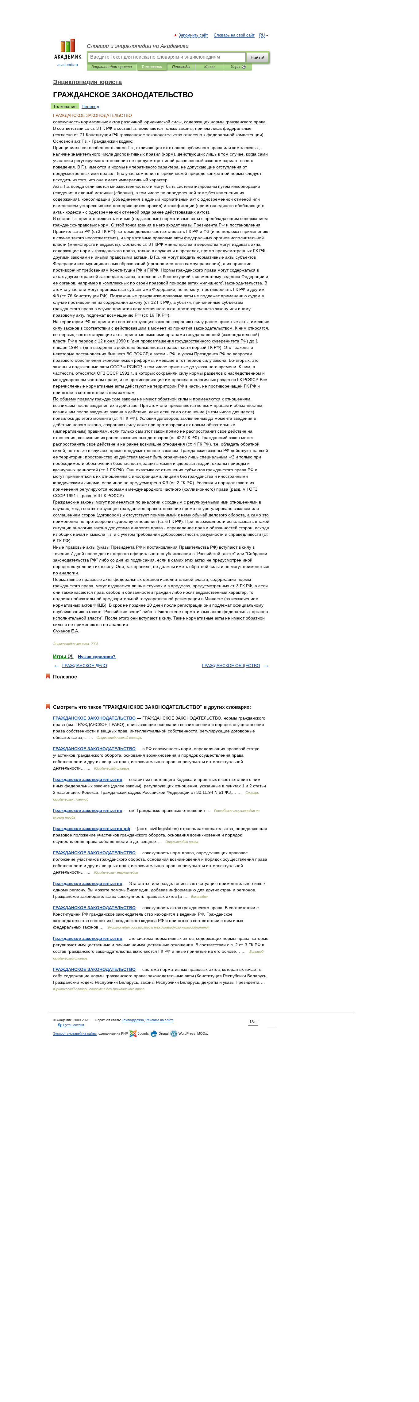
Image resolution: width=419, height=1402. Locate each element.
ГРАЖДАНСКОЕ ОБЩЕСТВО (231, 665)
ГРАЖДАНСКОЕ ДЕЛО (84, 665)
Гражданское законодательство (87, 779)
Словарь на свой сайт (234, 35)
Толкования (151, 67)
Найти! (257, 57)
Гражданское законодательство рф (91, 828)
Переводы (181, 67)
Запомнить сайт (193, 35)
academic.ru (67, 65)
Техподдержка (133, 1020)
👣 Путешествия (71, 1025)
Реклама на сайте (160, 1020)
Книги (209, 67)
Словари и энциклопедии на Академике (138, 46)
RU (262, 35)
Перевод (90, 106)
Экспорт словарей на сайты (75, 1033)
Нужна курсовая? (97, 656)
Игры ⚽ (238, 67)
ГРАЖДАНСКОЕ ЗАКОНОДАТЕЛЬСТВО (94, 718)
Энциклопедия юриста (111, 67)
